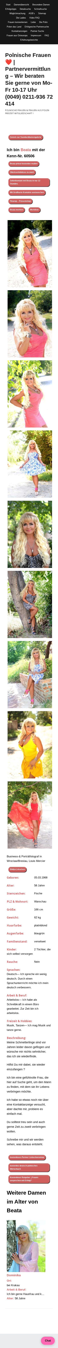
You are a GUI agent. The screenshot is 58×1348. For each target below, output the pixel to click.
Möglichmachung (17, 13)
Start (8, 4)
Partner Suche (37, 31)
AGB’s (32, 13)
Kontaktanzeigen (19, 31)
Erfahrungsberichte (29, 40)
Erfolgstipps (10, 9)
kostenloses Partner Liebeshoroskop (27, 1157)
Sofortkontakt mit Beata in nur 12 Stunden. (25, 182)
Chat (48, 1340)
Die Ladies (21, 18)
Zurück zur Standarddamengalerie (25, 137)
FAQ (47, 35)
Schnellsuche (40, 9)
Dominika (14, 1275)
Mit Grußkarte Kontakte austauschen (27, 192)
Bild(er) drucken (17, 869)
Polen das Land (14, 26)
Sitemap (42, 13)
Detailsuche (25, 9)
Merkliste (34, 210)
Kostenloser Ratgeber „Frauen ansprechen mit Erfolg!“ (24, 1179)
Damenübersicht (21, 4)
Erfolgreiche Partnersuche (37, 26)
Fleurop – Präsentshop (20, 201)
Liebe (33, 22)
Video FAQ (34, 18)
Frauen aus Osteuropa (17, 35)
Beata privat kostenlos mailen (23, 163)
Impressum (36, 35)
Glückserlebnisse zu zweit (22, 172)
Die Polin (43, 22)
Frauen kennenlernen (17, 22)
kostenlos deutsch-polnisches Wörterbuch (24, 1167)
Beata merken (16, 210)
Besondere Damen (41, 4)
